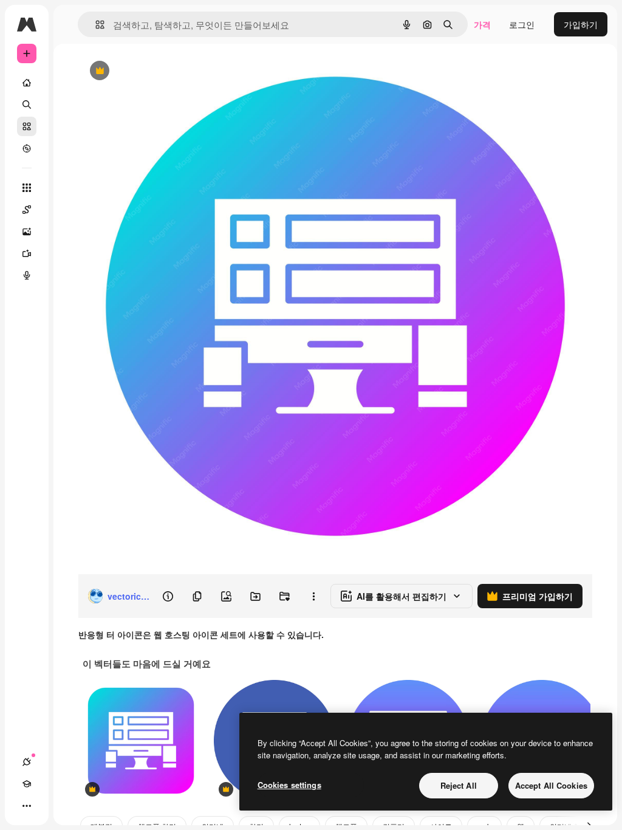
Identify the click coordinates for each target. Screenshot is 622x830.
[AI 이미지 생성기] (26, 231)
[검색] (26, 104)
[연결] (26, 762)
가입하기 (581, 24)
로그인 (522, 24)
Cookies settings (289, 785)
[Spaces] (26, 209)
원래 (147, 71)
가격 (482, 24)
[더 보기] (26, 805)
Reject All (458, 785)
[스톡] (26, 126)
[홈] (26, 82)
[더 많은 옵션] (313, 596)
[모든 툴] (26, 187)
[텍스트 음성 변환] (26, 275)
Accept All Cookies (551, 785)
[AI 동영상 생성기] (26, 253)
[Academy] (26, 784)
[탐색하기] (26, 148)
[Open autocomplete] (95, 24)
